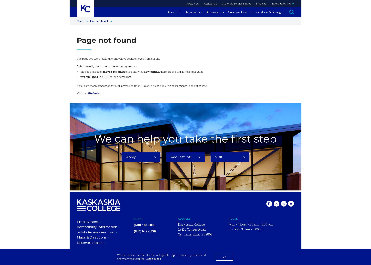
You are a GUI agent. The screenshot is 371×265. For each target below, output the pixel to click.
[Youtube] (291, 204)
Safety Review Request (96, 232)
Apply (131, 157)
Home (80, 21)
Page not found (99, 21)
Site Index (94, 93)
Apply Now (193, 3)
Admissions (215, 12)
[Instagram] (284, 204)
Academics (194, 12)
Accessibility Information (97, 227)
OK (224, 256)
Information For (281, 3)
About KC (175, 12)
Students (261, 3)
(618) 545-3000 (144, 225)
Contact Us (210, 3)
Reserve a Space (90, 243)
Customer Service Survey (236, 3)
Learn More (153, 259)
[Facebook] (269, 204)
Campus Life (237, 12)
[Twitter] (276, 204)
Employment (88, 222)
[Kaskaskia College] (98, 205)
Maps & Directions (92, 237)
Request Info (181, 157)
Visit (218, 157)
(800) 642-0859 (145, 231)
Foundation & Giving (266, 12)
